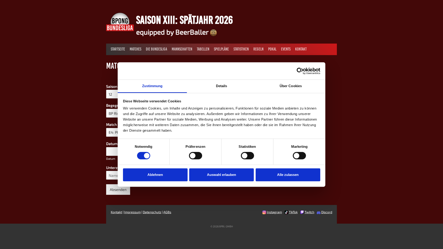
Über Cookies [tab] (291, 86)
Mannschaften (182, 49)
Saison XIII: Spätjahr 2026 (184, 20)
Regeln (258, 49)
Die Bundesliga (156, 49)
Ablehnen (155, 175)
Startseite (118, 49)
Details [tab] (221, 86)
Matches (135, 49)
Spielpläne (221, 49)
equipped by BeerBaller (173, 32)
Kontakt (301, 49)
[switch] (195, 155)
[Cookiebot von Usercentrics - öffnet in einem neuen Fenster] (300, 71)
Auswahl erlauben (221, 175)
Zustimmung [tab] (152, 86)
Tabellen (203, 49)
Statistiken (241, 49)
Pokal (272, 49)
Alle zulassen (288, 175)
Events (285, 49)
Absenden (118, 189)
